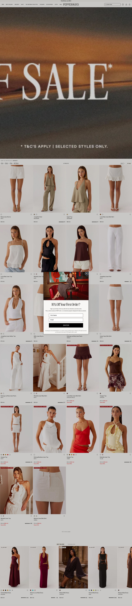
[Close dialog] (86, 273)
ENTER (66, 325)
